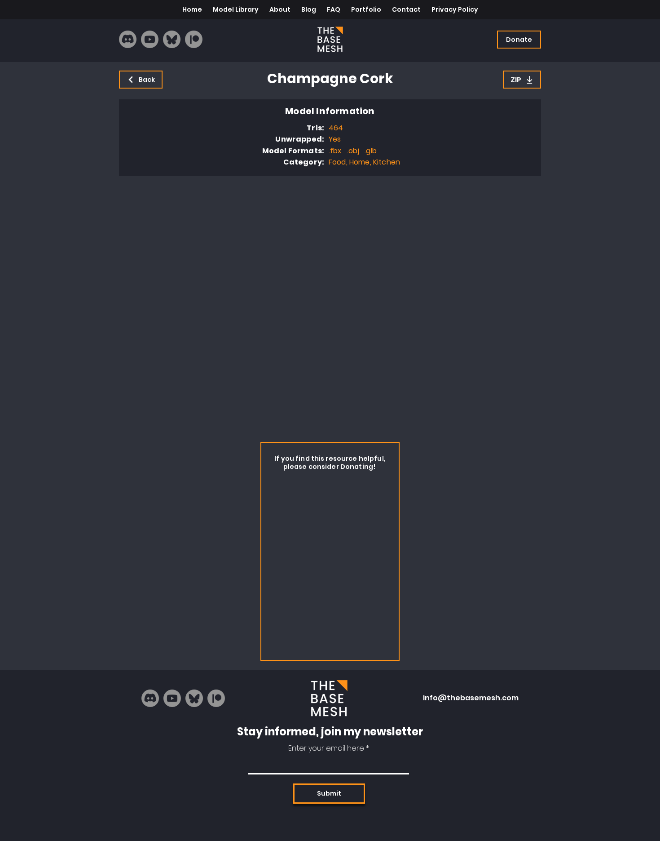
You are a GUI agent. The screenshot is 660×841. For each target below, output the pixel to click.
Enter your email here (326, 748)
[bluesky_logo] (171, 39)
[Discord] (127, 39)
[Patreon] (193, 39)
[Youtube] (149, 39)
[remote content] (330, 306)
